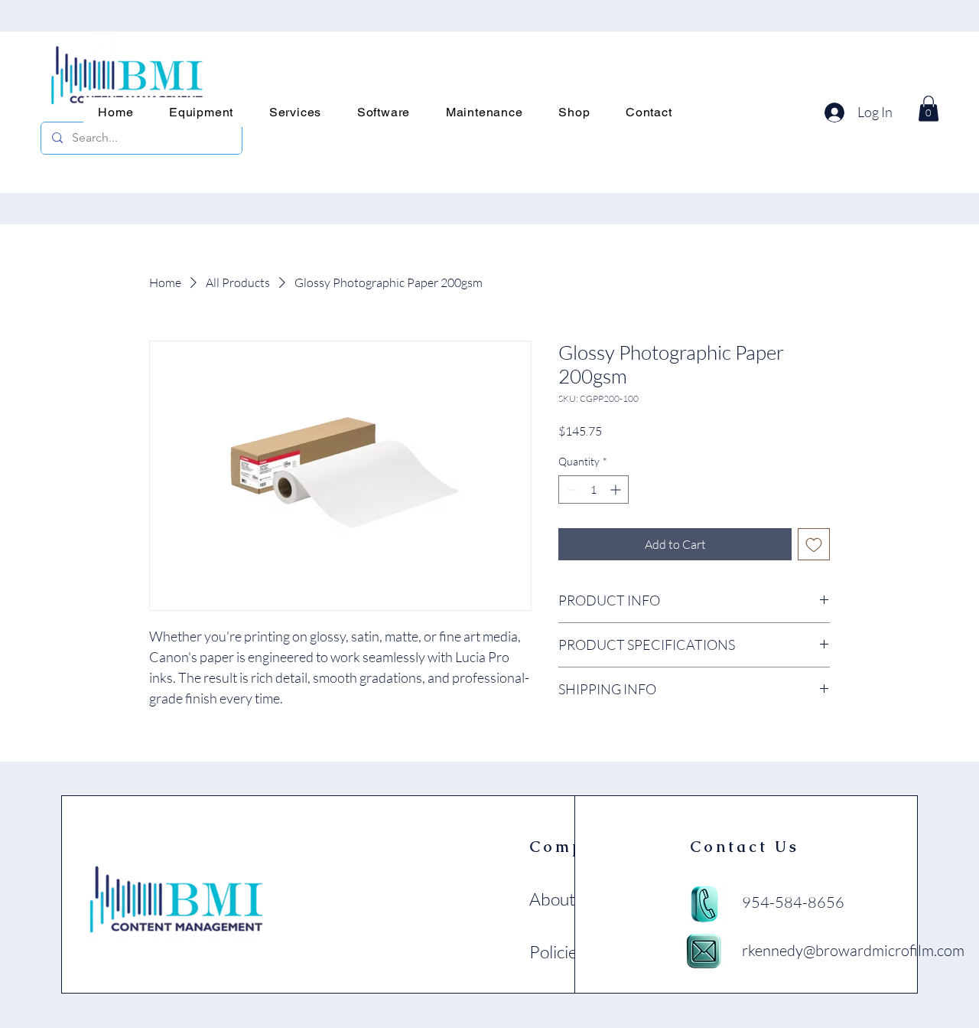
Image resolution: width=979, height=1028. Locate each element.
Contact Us (744, 847)
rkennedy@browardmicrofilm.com (853, 950)
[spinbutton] (593, 489)
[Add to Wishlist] (814, 544)
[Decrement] (570, 489)
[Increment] (616, 489)
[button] (201, 112)
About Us (564, 898)
